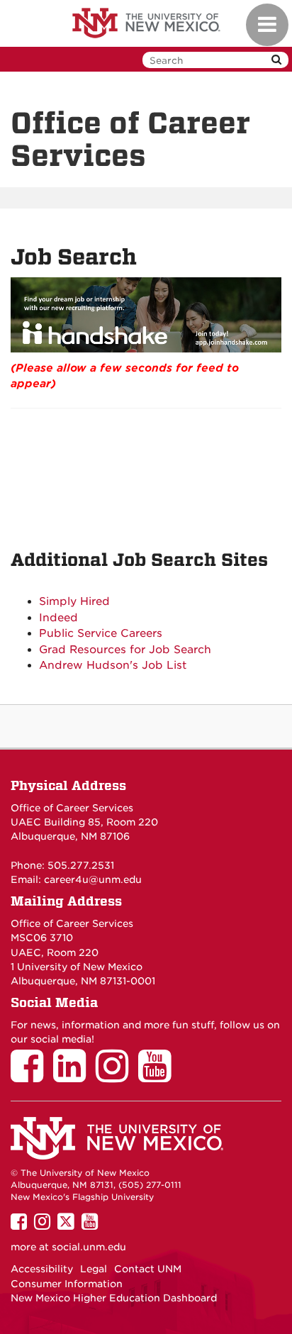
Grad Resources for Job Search (125, 649)
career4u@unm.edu (93, 879)
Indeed (58, 617)
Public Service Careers (100, 633)
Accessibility (42, 1268)
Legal (93, 1268)
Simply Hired (74, 601)
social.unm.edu (89, 1246)
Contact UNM (147, 1268)
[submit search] (276, 60)
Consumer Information (67, 1283)
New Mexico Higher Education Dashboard (114, 1298)
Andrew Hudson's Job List (112, 665)
